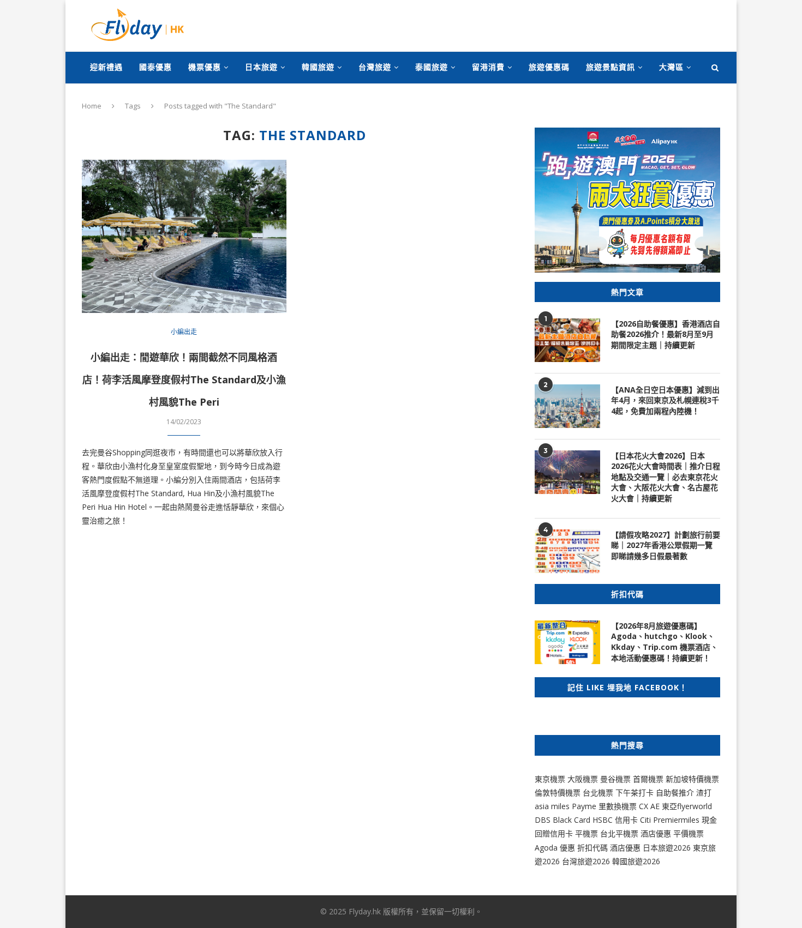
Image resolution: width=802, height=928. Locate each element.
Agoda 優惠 (556, 847)
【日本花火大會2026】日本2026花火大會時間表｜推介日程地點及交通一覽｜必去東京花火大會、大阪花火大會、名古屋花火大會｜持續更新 (665, 476)
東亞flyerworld (687, 806)
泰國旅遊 (431, 67)
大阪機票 (582, 779)
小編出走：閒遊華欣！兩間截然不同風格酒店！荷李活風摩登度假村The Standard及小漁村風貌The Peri (184, 379)
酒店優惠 (656, 833)
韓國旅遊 (318, 67)
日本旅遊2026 (667, 847)
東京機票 (550, 779)
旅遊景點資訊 (610, 67)
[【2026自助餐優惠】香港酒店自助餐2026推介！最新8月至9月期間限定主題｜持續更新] (567, 340)
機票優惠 (204, 67)
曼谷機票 (615, 779)
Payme (585, 806)
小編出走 (184, 332)
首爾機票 (648, 779)
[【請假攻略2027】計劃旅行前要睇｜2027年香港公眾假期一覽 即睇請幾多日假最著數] (567, 551)
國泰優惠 (155, 67)
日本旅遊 (261, 67)
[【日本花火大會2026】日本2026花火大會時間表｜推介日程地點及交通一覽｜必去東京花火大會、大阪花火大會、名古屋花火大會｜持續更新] (567, 472)
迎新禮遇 (106, 67)
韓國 (619, 861)
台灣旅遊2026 (586, 861)
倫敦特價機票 (557, 792)
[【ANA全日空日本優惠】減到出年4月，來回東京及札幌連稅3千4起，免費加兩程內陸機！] (567, 406)
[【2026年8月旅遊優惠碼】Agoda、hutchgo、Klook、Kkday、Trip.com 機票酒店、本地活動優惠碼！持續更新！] (567, 642)
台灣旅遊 (374, 67)
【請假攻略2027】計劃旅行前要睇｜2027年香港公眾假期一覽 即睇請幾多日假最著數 (665, 545)
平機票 (587, 833)
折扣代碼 (592, 847)
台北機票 (598, 792)
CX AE (649, 806)
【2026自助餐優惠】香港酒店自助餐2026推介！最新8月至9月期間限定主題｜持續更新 (665, 334)
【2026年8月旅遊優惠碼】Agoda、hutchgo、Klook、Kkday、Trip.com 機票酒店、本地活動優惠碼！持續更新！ (664, 641)
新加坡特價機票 (692, 779)
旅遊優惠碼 (549, 67)
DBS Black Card (562, 820)
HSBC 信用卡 (615, 820)
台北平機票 (620, 833)
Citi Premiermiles (669, 820)
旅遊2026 (643, 861)
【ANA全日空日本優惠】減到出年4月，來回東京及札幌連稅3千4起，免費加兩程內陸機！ (665, 400)
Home (91, 106)
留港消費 (488, 67)
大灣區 (671, 67)
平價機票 (688, 833)
